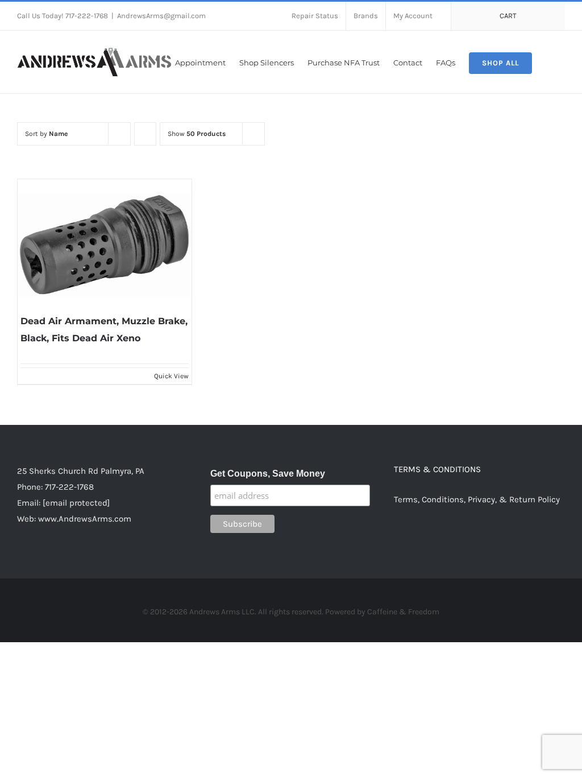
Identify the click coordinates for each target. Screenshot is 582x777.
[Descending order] (145, 134)
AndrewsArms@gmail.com (161, 15)
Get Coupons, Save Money (267, 473)
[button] (548, 62)
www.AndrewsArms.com (84, 519)
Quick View (171, 376)
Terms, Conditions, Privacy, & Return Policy (477, 499)
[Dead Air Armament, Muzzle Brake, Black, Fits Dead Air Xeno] (105, 244)
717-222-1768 (69, 487)
